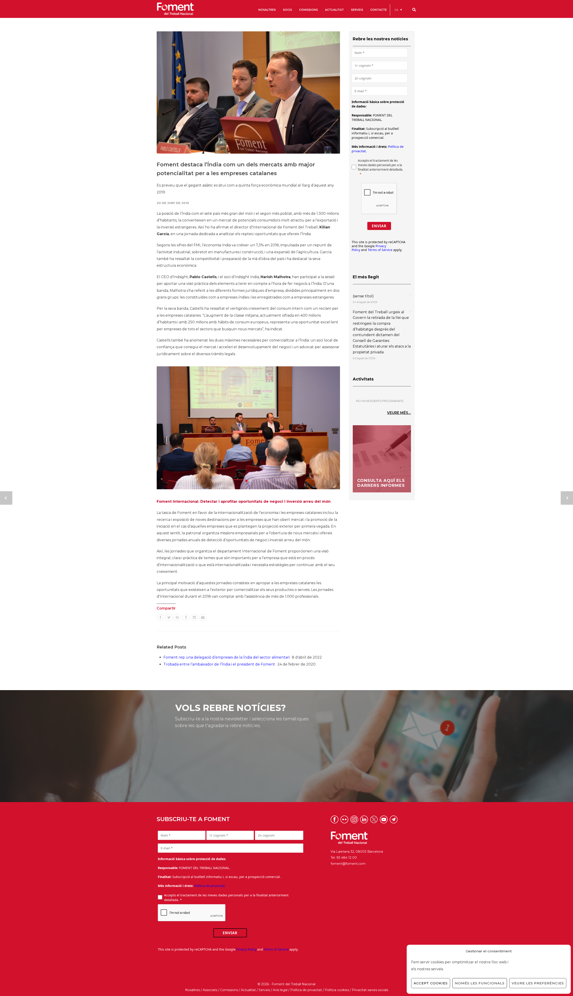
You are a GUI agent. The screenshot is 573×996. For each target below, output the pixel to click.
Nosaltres (192, 990)
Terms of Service (380, 250)
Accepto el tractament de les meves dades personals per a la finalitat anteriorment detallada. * (226, 897)
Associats (210, 990)
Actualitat (248, 990)
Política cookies (337, 990)
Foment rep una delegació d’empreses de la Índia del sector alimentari (226, 657)
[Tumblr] (185, 617)
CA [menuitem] (396, 9)
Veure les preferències (538, 983)
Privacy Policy (246, 949)
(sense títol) (363, 296)
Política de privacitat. (210, 886)
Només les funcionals (480, 983)
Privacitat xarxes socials (370, 990)
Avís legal (280, 990)
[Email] (202, 617)
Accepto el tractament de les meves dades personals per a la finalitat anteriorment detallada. (380, 165)
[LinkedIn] (194, 617)
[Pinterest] (177, 617)
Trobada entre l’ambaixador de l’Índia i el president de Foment (219, 664)
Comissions (229, 990)
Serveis (264, 990)
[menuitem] (398, 10)
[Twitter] (168, 617)
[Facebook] (160, 617)
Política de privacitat (306, 990)
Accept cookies (431, 983)
